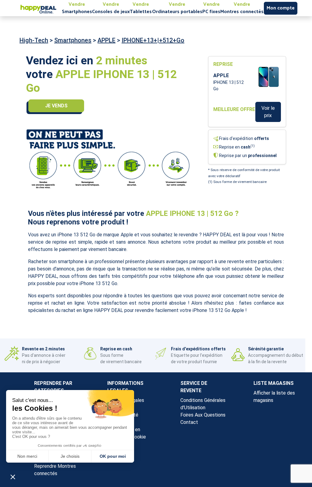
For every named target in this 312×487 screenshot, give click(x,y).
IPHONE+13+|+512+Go (153, 40)
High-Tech (34, 40)
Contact (189, 422)
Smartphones (72, 40)
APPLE (106, 40)
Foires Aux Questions (202, 415)
